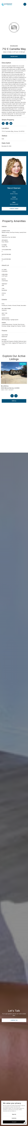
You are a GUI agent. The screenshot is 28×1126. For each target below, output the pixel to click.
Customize (14, 1118)
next (16, 395)
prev (12, 395)
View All (14, 400)
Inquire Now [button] (14, 56)
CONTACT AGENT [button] (14, 208)
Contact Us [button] (14, 1020)
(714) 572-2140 (14, 199)
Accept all (14, 1121)
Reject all (14, 1114)
